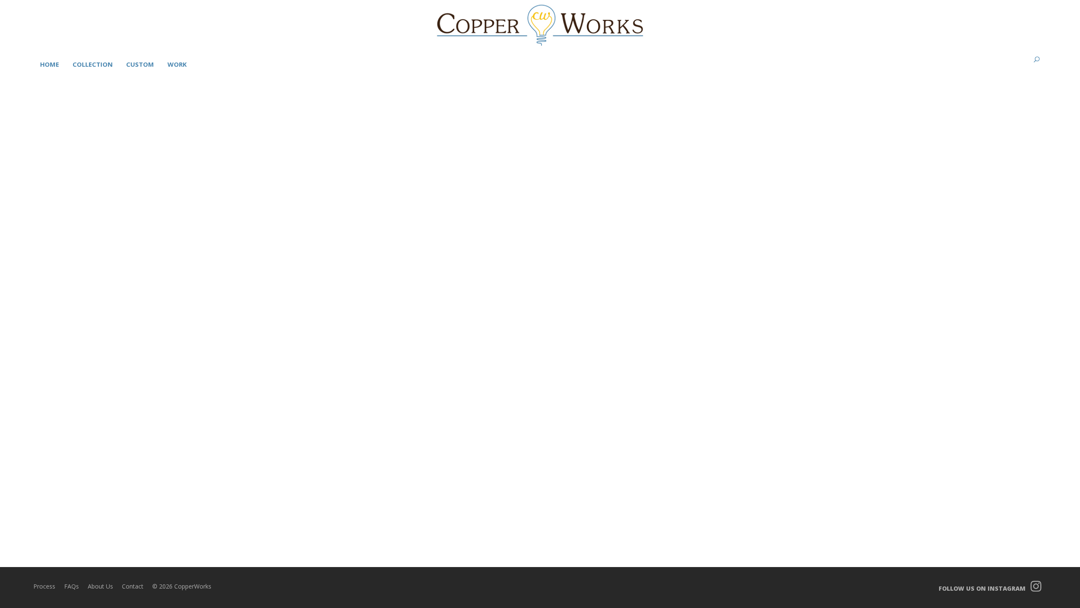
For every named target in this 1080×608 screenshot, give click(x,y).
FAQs (71, 586)
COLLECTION (93, 64)
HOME (49, 64)
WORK (177, 64)
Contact (132, 586)
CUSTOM (140, 64)
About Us (100, 586)
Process (44, 586)
